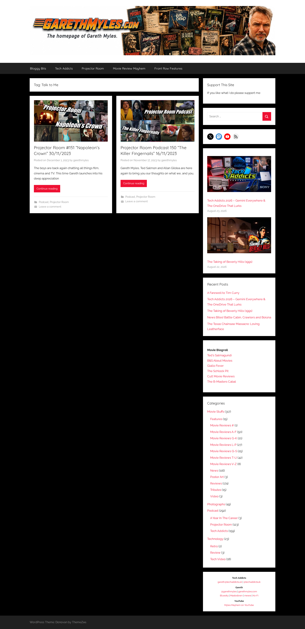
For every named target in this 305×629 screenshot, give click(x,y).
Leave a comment (50, 206)
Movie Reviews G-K (223, 438)
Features (216, 419)
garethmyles (81, 160)
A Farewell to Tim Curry (223, 293)
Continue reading (47, 188)
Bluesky (224, 595)
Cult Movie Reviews (221, 376)
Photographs (216, 504)
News (214, 470)
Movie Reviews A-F (223, 432)
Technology (215, 539)
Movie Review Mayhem (129, 68)
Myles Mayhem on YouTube (239, 605)
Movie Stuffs (215, 411)
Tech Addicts (64, 68)
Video (214, 496)
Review (215, 552)
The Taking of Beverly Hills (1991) (229, 261)
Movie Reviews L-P (223, 445)
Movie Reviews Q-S (223, 451)
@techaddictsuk (252, 582)
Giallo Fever (215, 365)
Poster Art (217, 477)
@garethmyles (229, 591)
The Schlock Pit (218, 371)
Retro (214, 546)
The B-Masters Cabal (221, 381)
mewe (247, 595)
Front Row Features (168, 68)
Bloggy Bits (38, 68)
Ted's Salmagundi (219, 355)
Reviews (216, 483)
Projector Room (93, 68)
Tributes (215, 490)
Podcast (44, 202)
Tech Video (218, 559)
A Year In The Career (224, 518)
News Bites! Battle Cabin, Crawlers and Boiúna (239, 317)
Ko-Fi (255, 595)
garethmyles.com (247, 591)
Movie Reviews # (222, 425)
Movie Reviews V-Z (223, 464)
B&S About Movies (219, 360)
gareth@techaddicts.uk (230, 582)
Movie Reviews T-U (223, 457)
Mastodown (236, 595)
